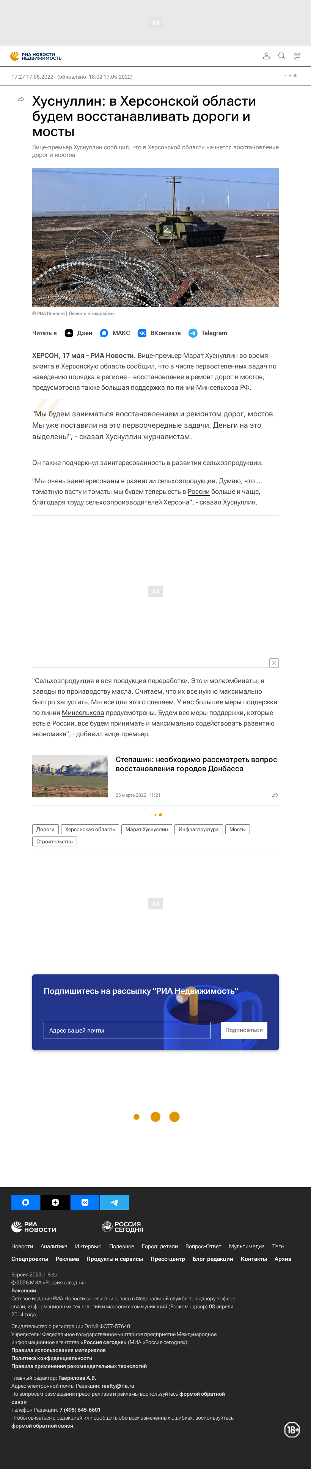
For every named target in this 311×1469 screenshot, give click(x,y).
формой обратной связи (42, 1426)
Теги (278, 1246)
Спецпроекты (29, 1259)
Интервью (88, 1246)
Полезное (121, 1246)
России (199, 491)
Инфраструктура (199, 829)
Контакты (254, 1259)
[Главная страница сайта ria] (12, 56)
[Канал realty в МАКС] (25, 1202)
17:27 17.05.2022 (32, 77)
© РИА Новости (48, 313)
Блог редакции (213, 1259)
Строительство (54, 841)
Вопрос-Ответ (203, 1246)
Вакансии (23, 1290)
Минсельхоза (83, 712)
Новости (22, 1246)
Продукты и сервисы (114, 1259)
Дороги (45, 829)
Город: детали (160, 1246)
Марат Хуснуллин (147, 829)
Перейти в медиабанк (92, 313)
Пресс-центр (168, 1259)
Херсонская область (90, 829)
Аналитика (54, 1246)
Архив (283, 1259)
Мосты (237, 829)
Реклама (67, 1259)
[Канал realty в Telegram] (114, 1202)
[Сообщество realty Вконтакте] (85, 1202)
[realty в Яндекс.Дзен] (55, 1202)
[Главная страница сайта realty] (49, 56)
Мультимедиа (247, 1246)
